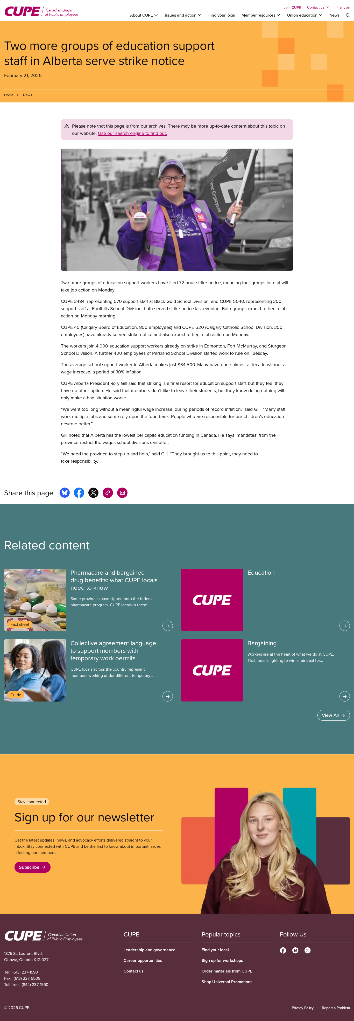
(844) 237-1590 (35, 984)
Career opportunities (143, 960)
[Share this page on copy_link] (108, 493)
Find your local (221, 15)
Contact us (134, 971)
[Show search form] (348, 15)
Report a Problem (336, 1007)
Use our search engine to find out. (132, 133)
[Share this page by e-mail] (122, 493)
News (334, 15)
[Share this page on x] (93, 493)
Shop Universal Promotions (227, 982)
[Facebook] (283, 950)
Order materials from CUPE (227, 971)
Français (343, 7)
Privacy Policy (303, 1007)
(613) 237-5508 (27, 978)
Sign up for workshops (222, 960)
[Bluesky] (295, 950)
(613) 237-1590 (25, 972)
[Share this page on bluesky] (65, 493)
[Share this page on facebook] (79, 493)
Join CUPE (292, 7)
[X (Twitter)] (307, 950)
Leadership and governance (149, 950)
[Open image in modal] (177, 209)
